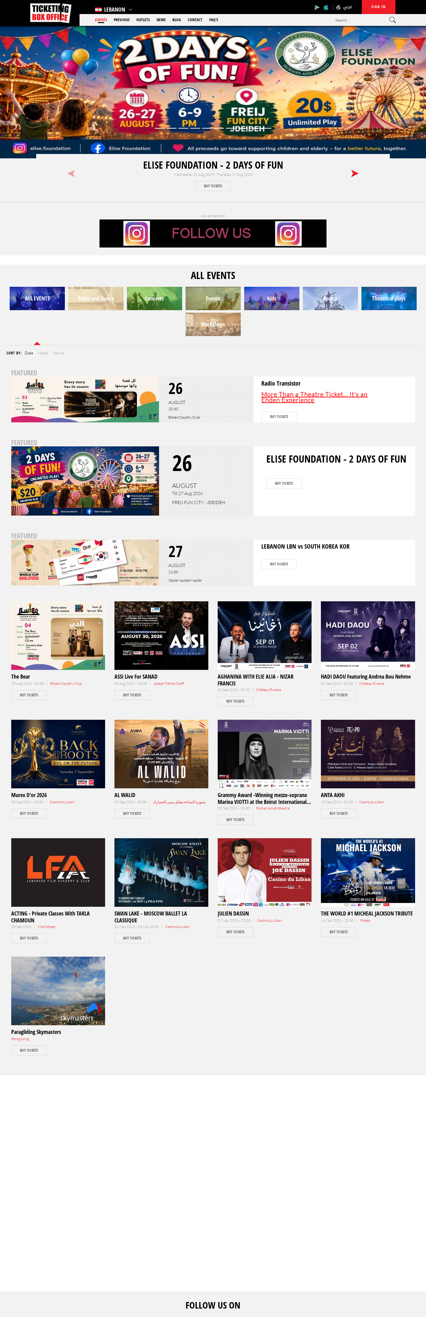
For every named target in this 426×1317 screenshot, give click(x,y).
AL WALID (124, 795)
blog (176, 19)
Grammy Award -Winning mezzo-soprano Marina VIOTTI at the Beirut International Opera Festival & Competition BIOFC (262, 801)
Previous (121, 19)
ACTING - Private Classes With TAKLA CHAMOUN (50, 917)
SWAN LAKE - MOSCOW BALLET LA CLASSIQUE (150, 917)
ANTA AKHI (333, 795)
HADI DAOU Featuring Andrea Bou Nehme (366, 676)
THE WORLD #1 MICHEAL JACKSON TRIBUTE (367, 913)
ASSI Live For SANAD (135, 676)
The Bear (20, 676)
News (161, 19)
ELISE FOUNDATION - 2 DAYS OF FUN (213, 164)
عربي (347, 6)
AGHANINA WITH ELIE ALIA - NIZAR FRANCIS (255, 680)
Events (101, 19)
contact (195, 19)
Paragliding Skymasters (36, 1032)
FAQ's (213, 19)
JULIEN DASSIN (233, 913)
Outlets (143, 19)
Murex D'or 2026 (29, 795)
